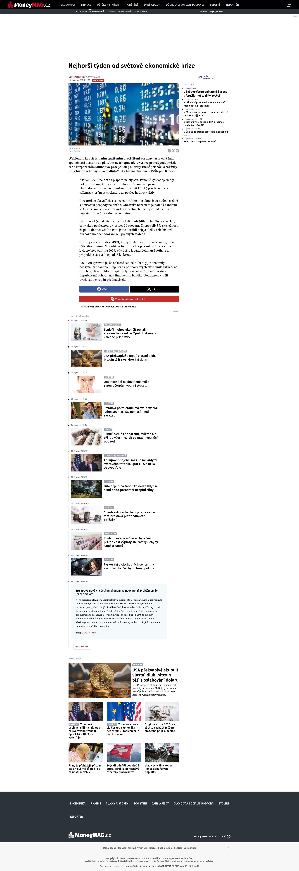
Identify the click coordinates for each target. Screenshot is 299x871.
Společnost (141, 11)
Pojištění (132, 4)
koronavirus (94, 306)
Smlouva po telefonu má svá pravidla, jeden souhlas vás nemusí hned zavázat (131, 411)
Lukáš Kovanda (89, 632)
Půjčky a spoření (108, 4)
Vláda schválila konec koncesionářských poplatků (158, 769)
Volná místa (190, 848)
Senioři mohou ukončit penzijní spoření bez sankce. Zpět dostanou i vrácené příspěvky (130, 333)
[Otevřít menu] (288, 4)
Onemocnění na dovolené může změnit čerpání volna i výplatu (126, 383)
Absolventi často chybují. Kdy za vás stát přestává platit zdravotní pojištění (130, 516)
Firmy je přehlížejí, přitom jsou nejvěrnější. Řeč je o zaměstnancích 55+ (85, 769)
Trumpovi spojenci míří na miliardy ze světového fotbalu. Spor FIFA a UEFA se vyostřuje (131, 463)
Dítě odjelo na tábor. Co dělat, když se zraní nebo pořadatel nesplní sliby (131, 488)
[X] (173, 150)
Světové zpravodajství (119, 11)
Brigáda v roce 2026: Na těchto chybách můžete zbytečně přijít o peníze (160, 728)
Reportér (232, 4)
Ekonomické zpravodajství (90, 11)
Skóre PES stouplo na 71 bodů (200, 141)
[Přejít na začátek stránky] (227, 848)
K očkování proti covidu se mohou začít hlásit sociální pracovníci (205, 104)
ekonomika (130, 306)
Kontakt (132, 848)
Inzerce (153, 848)
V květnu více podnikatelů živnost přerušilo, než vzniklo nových (205, 93)
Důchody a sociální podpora (185, 4)
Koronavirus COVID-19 (113, 306)
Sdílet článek (206, 77)
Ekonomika (68, 4)
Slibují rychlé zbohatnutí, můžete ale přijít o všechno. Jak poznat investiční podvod (131, 437)
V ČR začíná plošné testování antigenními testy (206, 133)
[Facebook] (169, 150)
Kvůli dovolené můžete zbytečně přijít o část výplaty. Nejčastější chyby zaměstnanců (131, 542)
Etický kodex (109, 848)
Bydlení (215, 4)
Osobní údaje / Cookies (170, 848)
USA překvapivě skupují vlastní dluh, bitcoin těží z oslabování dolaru (130, 357)
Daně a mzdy (152, 4)
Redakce (121, 848)
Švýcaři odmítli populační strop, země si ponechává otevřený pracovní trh (123, 769)
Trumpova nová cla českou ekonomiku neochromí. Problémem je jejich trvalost (123, 729)
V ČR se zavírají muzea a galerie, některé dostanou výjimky (206, 114)
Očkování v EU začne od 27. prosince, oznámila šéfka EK (204, 124)
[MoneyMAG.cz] (29, 4)
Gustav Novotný (77, 77)
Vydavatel (142, 848)
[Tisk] (177, 150)
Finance (86, 4)
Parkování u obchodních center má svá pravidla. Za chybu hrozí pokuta (129, 566)
